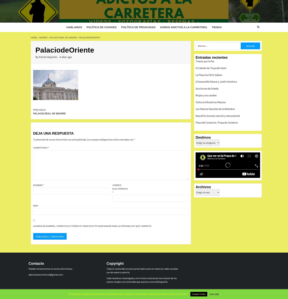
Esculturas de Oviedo (207, 88)
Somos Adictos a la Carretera (183, 27)
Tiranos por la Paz (205, 61)
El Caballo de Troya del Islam (211, 68)
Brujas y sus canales (206, 95)
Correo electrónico (119, 189)
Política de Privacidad (138, 27)
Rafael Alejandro (48, 57)
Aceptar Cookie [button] (199, 294)
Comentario (41, 147)
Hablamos (74, 27)
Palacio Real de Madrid (49, 112)
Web (35, 205)
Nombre (38, 185)
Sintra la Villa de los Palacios (211, 102)
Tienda (217, 27)
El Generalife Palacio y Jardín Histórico (216, 81)
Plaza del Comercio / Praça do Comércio (217, 122)
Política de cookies (102, 27)
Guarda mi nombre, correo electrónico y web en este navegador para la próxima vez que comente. (92, 225)
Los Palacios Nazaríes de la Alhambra (215, 109)
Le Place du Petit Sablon (209, 75)
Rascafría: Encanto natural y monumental (218, 116)
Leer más (214, 294)
